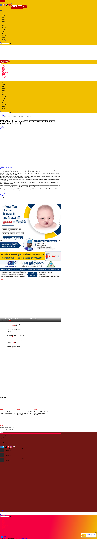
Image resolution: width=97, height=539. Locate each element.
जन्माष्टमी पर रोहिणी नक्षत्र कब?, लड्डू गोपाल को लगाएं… (14, 340)
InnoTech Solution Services (24, 508)
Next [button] (59, 240)
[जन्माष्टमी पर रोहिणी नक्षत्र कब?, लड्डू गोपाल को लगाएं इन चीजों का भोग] (3, 342)
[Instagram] (4, 5)
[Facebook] (1, 5)
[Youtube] (9, 5)
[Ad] (30, 373)
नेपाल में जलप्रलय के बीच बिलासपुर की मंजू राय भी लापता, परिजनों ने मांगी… (15, 458)
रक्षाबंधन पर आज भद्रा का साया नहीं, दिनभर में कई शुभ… (14, 346)
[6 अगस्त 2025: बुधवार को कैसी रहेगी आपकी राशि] (3, 331)
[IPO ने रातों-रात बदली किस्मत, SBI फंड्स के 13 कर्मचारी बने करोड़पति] (8, 420)
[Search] (0, 42)
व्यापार (1, 117)
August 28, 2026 (8, 460)
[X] (7, 5)
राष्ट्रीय (2, 279)
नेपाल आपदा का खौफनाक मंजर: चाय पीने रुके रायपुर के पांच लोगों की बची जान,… (15, 448)
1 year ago (9, 325)
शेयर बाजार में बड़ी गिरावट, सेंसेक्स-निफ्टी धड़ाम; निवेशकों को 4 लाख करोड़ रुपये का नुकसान (41, 413)
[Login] (0, 44)
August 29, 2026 (8, 450)
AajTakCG (5, 508)
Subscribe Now (3, 515)
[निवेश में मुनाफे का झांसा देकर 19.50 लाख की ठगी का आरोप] (2, 455)
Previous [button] (1, 240)
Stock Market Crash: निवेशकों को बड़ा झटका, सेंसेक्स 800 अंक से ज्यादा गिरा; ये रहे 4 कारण (24, 413)
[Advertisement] (48, 53)
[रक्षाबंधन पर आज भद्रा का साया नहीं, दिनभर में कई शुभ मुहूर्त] (3, 348)
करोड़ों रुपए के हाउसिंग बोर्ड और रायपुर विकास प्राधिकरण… (15, 324)
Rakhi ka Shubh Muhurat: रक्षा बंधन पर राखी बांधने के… (15, 335)
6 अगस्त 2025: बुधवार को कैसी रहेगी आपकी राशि (13, 329)
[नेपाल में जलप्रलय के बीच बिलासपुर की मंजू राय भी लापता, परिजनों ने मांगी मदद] (2, 460)
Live (1, 10)
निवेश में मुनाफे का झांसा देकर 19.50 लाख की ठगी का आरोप (13, 453)
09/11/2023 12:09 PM (4, 127)
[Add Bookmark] (0, 168)
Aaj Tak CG (2, 126)
